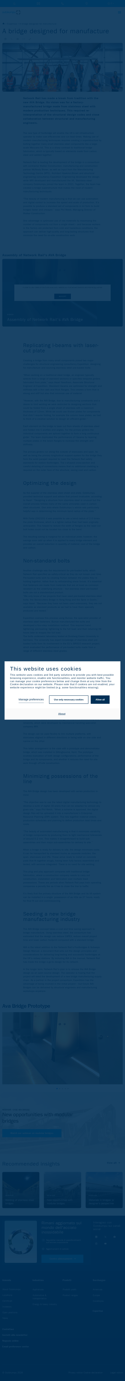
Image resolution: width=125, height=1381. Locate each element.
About (61, 714)
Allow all (100, 699)
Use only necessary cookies (69, 699)
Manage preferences (31, 699)
